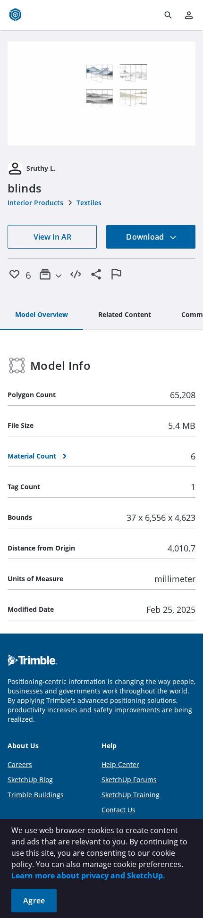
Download (146, 237)
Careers (20, 764)
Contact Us (118, 809)
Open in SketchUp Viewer (101, 94)
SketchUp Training (131, 794)
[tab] (41, 315)
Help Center (120, 764)
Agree (34, 900)
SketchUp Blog (30, 779)
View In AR (52, 237)
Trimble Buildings (36, 794)
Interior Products (35, 202)
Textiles (89, 202)
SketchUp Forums (129, 779)
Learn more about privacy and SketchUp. (88, 875)
